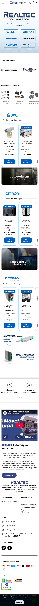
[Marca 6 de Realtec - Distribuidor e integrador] (30, 70)
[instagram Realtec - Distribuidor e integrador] (4, 548)
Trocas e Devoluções (28, 504)
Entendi (19, 602)
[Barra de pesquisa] (30, 3)
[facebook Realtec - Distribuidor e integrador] (9, 548)
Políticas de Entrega (28, 507)
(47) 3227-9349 (10, 526)
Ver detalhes (9, 161)
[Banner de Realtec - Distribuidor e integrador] (20, 338)
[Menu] (3, 3)
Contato (24, 501)
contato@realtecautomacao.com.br (17, 530)
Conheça (9, 475)
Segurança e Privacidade (25, 511)
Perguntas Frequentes (9, 501)
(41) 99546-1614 (10, 522)
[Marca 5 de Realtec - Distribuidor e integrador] (9, 70)
